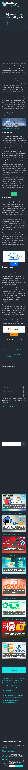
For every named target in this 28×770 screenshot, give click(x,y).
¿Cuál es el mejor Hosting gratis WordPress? (13, 687)
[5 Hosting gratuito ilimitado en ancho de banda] (14, 566)
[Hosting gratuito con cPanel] (14, 587)
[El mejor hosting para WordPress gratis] (14, 651)
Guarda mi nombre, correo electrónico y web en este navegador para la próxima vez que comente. (14, 400)
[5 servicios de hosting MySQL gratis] (14, 523)
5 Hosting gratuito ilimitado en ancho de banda (13, 577)
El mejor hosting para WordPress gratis (11, 662)
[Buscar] (23, 444)
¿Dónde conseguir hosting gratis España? (12, 640)
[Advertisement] (14, 43)
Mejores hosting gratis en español (10, 700)
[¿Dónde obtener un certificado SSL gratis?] (14, 608)
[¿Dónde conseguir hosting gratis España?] (14, 630)
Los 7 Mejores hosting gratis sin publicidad (12, 695)
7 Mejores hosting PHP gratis (14, 349)
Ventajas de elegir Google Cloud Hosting (12, 513)
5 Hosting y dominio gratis (8, 692)
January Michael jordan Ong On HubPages (12, 682)
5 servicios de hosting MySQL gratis (10, 534)
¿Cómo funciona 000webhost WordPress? (12, 555)
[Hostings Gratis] (10, 4)
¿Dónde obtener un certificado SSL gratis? (12, 619)
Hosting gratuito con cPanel (9, 598)
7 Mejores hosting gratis (8, 690)
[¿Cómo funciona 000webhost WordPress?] (14, 545)
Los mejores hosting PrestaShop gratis (11, 697)
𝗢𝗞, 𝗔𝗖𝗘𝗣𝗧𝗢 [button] (19, 766)
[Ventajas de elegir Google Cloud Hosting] (14, 502)
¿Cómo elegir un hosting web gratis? (11, 685)
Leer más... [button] (12, 766)
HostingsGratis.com (10, 751)
